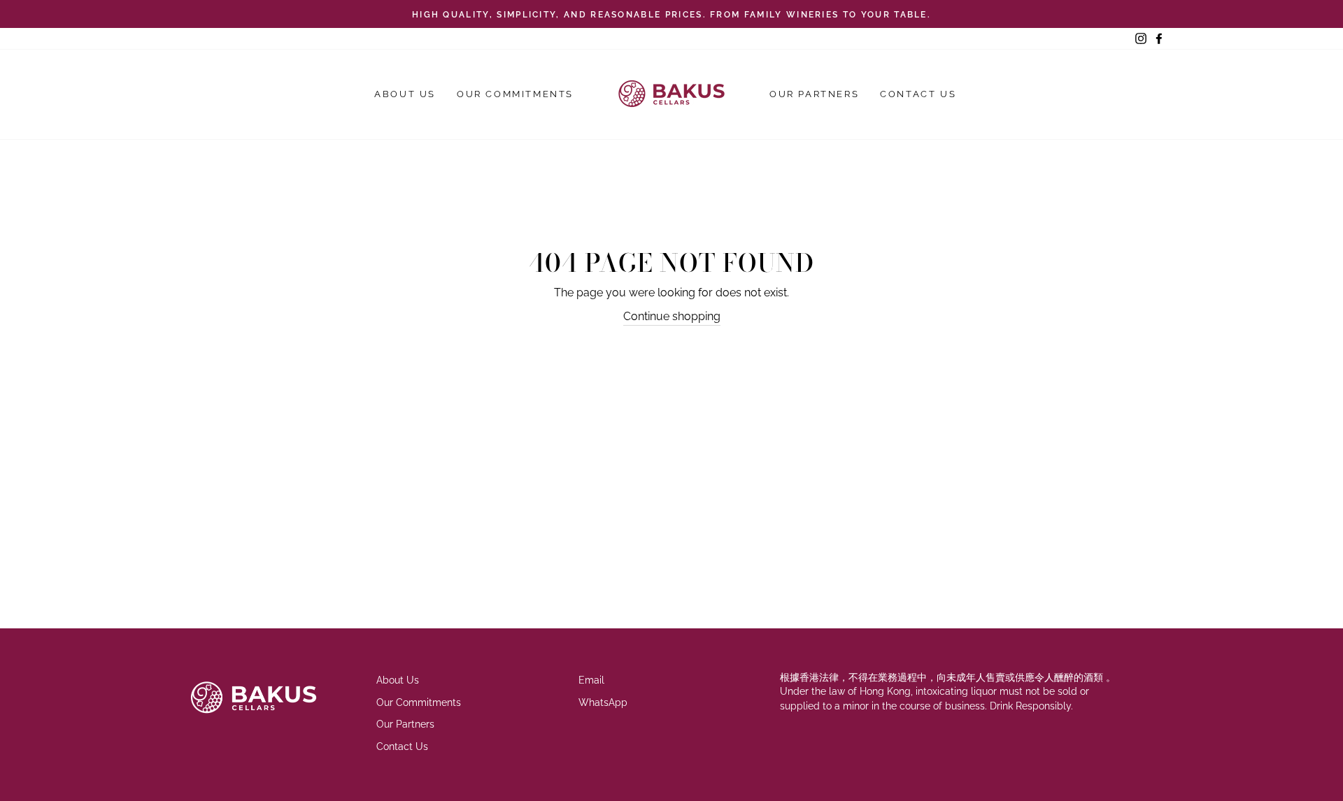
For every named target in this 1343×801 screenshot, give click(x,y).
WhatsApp (602, 702)
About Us (405, 94)
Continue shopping (671, 316)
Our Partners (814, 94)
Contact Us (918, 94)
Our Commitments (515, 94)
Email (591, 680)
